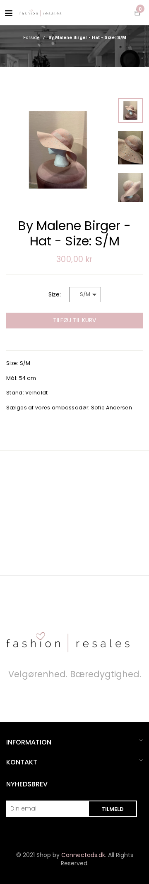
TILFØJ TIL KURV (74, 320)
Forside (31, 37)
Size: (54, 294)
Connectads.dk (83, 855)
